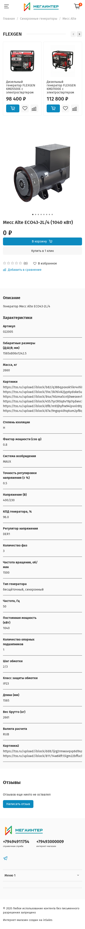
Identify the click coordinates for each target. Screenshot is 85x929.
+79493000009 (50, 841)
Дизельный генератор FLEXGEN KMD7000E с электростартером (61, 87)
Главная (9, 18)
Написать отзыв (18, 804)
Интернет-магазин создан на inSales (27, 920)
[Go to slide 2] (35, 214)
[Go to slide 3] (38, 214)
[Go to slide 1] (32, 214)
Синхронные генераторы (38, 18)
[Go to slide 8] (52, 214)
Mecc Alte (69, 18)
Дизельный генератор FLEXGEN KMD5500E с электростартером (20, 87)
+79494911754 (16, 841)
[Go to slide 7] (49, 214)
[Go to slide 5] (43, 214)
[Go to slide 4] (41, 214)
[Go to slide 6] (46, 214)
